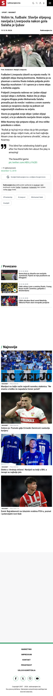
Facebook (24, 187)
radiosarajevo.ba (35, 686)
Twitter (18, 187)
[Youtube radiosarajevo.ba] (37, 678)
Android (36, 185)
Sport (4, 12)
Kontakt (26, 660)
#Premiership (7, 197)
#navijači (6, 203)
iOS (42, 185)
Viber (9, 190)
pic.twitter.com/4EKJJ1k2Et (23, 162)
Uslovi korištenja (26, 670)
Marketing (26, 649)
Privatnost (26, 665)
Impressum (26, 654)
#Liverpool (21, 197)
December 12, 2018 (8, 171)
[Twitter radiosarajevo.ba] (22, 678)
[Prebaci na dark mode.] (33, 3)
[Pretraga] (37, 3)
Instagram (33, 187)
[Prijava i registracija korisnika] (40, 3)
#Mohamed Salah (37, 197)
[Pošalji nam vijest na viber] (30, 678)
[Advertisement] (26, 234)
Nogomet (12, 12)
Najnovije (10, 347)
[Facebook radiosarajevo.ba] (15, 678)
